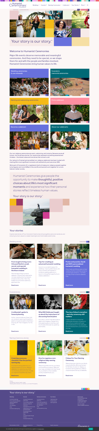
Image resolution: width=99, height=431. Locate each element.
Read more (15, 285)
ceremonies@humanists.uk (83, 405)
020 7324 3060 (81, 404)
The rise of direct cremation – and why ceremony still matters (76, 314)
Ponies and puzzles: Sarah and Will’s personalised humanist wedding (75, 264)
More (82, 5)
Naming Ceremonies (54, 5)
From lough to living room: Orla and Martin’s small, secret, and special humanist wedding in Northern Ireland (21, 266)
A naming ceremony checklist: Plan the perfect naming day (21, 360)
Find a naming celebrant (42, 402)
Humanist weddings (14, 399)
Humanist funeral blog (28, 418)
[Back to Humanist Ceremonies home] (18, 5)
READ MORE (42, 95)
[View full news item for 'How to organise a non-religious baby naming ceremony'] (56, 347)
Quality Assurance (54, 425)
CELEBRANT (83, 9)
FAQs (11, 407)
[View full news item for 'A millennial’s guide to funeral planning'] (29, 301)
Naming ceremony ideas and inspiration (42, 404)
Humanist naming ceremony (40, 400)
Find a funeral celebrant (28, 402)
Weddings (35, 5)
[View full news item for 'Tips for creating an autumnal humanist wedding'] (56, 251)
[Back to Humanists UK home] (83, 426)
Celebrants (66, 5)
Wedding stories (53, 399)
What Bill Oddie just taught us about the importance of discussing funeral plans (49, 314)
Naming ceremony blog (42, 408)
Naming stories (53, 402)
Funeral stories (53, 401)
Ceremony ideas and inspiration (27, 404)
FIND (78, 9)
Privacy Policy (40, 425)
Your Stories (75, 5)
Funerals (43, 5)
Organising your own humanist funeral (27, 409)
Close (91, 429)
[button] (87, 5)
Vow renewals (13, 405)
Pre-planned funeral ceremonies (27, 412)
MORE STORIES (83, 241)
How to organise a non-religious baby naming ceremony (47, 360)
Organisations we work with (29, 406)
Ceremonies (15, 9)
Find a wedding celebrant (15, 401)
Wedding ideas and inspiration (14, 403)
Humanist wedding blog (15, 408)
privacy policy (41, 429)
